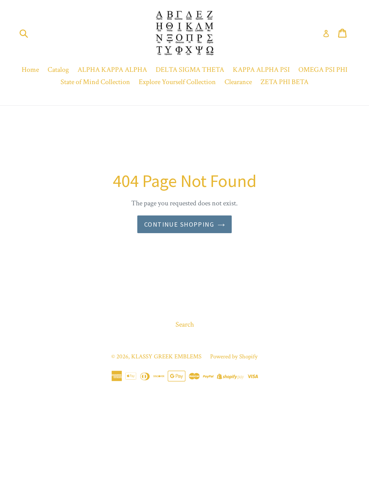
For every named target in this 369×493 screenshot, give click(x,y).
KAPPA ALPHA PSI (261, 69)
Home (30, 69)
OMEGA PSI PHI (322, 69)
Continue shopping (179, 224)
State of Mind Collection (95, 82)
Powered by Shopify (234, 357)
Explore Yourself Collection (177, 82)
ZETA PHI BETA (284, 82)
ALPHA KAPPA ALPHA (112, 69)
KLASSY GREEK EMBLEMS (166, 357)
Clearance (238, 82)
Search (184, 324)
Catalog (58, 69)
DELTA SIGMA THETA (190, 69)
